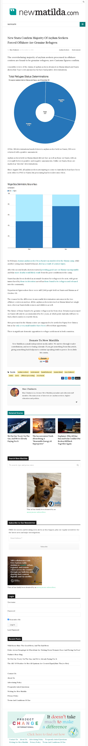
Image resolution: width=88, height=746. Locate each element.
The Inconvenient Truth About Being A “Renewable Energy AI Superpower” (43, 440)
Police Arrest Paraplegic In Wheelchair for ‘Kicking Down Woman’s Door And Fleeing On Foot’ (44, 650)
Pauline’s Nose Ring (15, 655)
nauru (11, 375)
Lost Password (13, 630)
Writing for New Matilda (17, 691)
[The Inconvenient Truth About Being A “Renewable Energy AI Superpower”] (44, 425)
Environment (76, 50)
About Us (11, 678)
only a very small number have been (31, 326)
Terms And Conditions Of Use (19, 700)
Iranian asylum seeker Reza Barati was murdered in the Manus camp (46, 261)
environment (35, 372)
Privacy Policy (13, 696)
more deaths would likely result (27, 273)
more (78, 378)
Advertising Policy (14, 682)
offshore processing (27, 375)
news (17, 375)
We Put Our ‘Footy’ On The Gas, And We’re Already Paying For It (19, 438)
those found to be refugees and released (61, 281)
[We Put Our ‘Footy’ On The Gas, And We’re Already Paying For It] (19, 425)
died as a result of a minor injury (52, 264)
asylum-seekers (23, 372)
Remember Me (15, 620)
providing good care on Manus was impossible (60, 270)
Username (11, 602)
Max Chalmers (14, 50)
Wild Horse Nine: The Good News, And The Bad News (28, 646)
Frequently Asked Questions (18, 687)
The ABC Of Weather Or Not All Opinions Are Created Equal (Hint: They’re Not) (38, 663)
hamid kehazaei (46, 372)
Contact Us (12, 674)
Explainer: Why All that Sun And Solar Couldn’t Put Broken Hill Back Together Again (69, 440)
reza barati (40, 375)
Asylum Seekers (64, 50)
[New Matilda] (44, 12)
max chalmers (69, 372)
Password (11, 611)
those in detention (28, 281)
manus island (58, 372)
